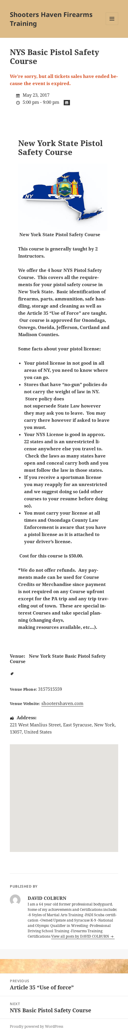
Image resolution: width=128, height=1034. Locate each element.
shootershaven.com (62, 703)
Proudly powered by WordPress (36, 1026)
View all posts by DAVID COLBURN (80, 936)
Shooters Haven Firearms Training (51, 19)
